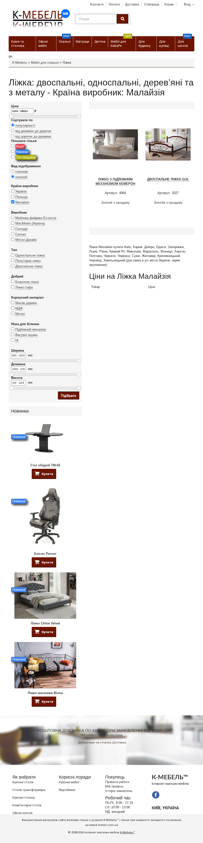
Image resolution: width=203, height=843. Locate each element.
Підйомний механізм (30, 329)
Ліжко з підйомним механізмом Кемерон (115, 181)
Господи (21, 229)
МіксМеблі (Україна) (30, 223)
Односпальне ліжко (30, 255)
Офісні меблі (43, 44)
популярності (25, 125)
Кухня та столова (17, 44)
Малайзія (22, 202)
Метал (20, 314)
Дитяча (99, 41)
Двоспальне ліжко (29, 266)
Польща (21, 197)
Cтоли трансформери (28, 790)
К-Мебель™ (127, 832)
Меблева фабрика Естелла (35, 218)
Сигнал (20, 234)
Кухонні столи (22, 782)
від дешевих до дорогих (33, 131)
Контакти (96, 4)
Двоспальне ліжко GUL (168, 179)
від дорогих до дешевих (33, 136)
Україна (20, 191)
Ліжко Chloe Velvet (45, 623)
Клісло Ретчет (45, 554)
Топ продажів (26, 157)
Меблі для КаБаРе (121, 42)
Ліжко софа (24, 287)
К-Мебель (19, 62)
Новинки (22, 152)
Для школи (184, 42)
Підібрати (68, 395)
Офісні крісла (22, 813)
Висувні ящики (26, 335)
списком (21, 171)
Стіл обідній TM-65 (45, 465)
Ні (16, 340)
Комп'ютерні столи (26, 805)
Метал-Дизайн (26, 240)
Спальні (65, 39)
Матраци (82, 41)
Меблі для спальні (45, 62)
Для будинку (144, 44)
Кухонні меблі (69, 782)
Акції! (20, 146)
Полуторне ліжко (28, 261)
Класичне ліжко (27, 282)
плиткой (21, 177)
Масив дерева (26, 303)
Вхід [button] (187, 4)
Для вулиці (164, 44)
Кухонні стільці (23, 797)
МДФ (19, 308)
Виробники (67, 790)
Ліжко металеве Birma (45, 693)
